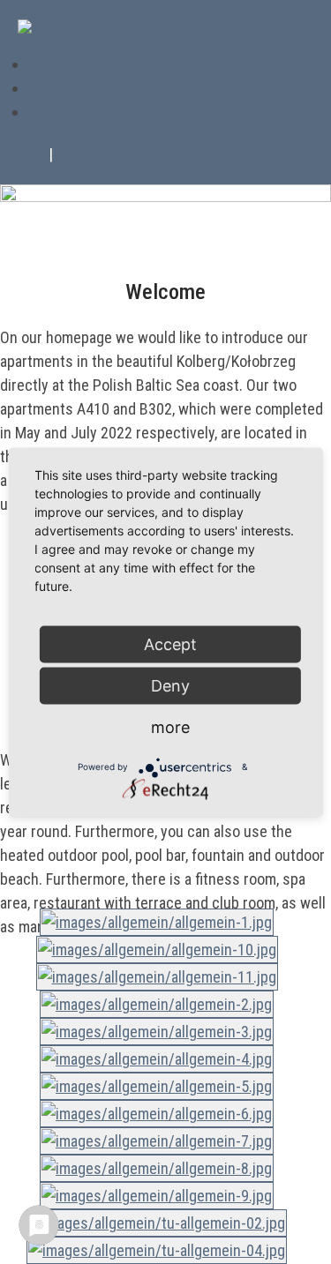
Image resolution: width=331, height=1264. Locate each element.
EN (37, 88)
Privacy (79, 154)
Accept (170, 643)
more (170, 726)
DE (36, 64)
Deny (170, 685)
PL (36, 111)
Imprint (22, 154)
